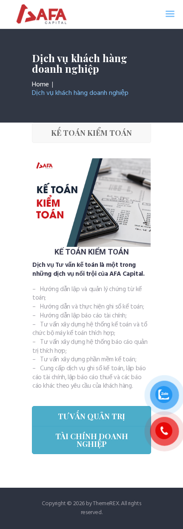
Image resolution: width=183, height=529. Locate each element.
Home (40, 84)
